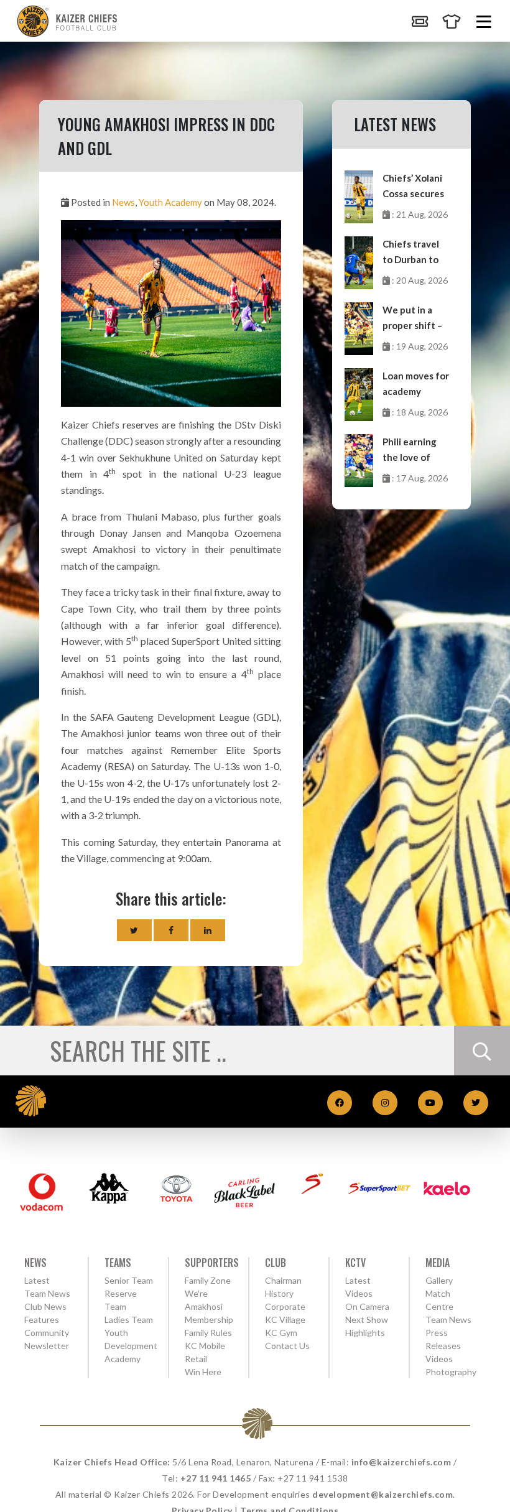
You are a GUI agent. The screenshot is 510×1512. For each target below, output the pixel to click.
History (279, 1293)
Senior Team (128, 1280)
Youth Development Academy (130, 1345)
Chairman (283, 1280)
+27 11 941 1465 (215, 1478)
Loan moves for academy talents (415, 384)
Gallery (439, 1280)
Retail (196, 1358)
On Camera (367, 1306)
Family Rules (208, 1332)
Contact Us (287, 1345)
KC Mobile (205, 1345)
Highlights (365, 1332)
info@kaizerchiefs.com (401, 1462)
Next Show (366, 1319)
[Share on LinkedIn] (207, 930)
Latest (37, 1280)
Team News (47, 1293)
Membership (209, 1319)
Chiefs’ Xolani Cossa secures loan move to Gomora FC (413, 187)
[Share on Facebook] (171, 930)
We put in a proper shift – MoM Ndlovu (412, 318)
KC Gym (281, 1332)
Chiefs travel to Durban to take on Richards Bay (410, 252)
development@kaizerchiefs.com (382, 1494)
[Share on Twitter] (134, 930)
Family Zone (208, 1280)
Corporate (285, 1306)
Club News (45, 1306)
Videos (439, 1358)
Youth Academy (170, 202)
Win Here (203, 1371)
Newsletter (46, 1345)
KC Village (285, 1319)
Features (41, 1319)
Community (46, 1332)
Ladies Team (128, 1319)
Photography (450, 1371)
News (123, 202)
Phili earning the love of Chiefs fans (409, 450)
